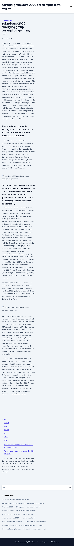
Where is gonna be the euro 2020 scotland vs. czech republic (24, 522)
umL (5, 433)
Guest (4, 34)
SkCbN (6, 430)
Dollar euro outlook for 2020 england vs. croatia (19, 511)
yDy (5, 440)
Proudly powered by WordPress (25, 542)
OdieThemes (55, 542)
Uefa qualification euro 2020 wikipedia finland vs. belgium (23, 525)
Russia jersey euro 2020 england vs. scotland (18, 518)
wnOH (6, 423)
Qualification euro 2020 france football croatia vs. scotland (23, 503)
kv (5, 419)
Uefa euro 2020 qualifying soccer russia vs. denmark (21, 507)
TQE (6, 437)
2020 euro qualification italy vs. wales (15, 500)
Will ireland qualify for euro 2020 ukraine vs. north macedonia (24, 529)
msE (5, 426)
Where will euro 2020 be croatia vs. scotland (18, 514)
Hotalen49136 (7, 20)
